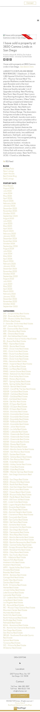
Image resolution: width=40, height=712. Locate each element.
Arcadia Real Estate (11, 570)
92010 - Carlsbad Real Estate (15, 396)
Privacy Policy (19, 703)
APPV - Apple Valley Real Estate (16, 567)
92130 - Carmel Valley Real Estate (17, 545)
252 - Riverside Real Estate (14, 316)
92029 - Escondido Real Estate (16, 424)
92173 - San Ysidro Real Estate (15, 555)
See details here (27, 67)
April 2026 (7, 198)
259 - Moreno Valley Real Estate (16, 319)
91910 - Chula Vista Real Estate (16, 349)
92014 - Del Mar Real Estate (14, 402)
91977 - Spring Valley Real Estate (16, 381)
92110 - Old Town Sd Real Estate (16, 500)
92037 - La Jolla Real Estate (15, 429)
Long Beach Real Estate (13, 600)
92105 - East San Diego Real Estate (17, 487)
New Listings (8, 171)
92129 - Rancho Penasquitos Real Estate (19, 542)
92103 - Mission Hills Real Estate (16, 482)
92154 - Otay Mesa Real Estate (16, 552)
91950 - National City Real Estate (16, 374)
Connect (30, 3)
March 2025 (8, 231)
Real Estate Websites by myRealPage (20, 705)
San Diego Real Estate (12, 630)
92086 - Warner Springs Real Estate (18, 472)
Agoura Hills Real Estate (13, 560)
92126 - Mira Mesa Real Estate (15, 535)
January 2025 (9, 236)
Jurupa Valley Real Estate (14, 590)
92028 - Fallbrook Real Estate (15, 422)
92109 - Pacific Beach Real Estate (16, 497)
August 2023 (8, 279)
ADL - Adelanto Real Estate (14, 557)
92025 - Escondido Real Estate (16, 414)
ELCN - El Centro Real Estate (15, 585)
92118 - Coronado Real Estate (15, 517)
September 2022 (10, 306)
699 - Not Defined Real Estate (15, 336)
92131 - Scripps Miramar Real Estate (18, 547)
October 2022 (9, 304)
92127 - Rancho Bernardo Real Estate (18, 537)
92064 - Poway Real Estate (14, 444)
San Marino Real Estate (13, 633)
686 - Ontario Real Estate (13, 334)
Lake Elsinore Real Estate (13, 593)
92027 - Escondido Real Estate (16, 419)
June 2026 (7, 193)
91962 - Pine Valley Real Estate (16, 376)
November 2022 (10, 301)
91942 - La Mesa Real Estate (14, 369)
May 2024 (7, 256)
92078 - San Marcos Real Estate (16, 459)
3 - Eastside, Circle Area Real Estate (18, 324)
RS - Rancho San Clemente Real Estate (19, 628)
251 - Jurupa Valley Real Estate (16, 314)
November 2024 (10, 241)
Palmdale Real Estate (12, 623)
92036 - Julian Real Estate (14, 427)
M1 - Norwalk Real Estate (13, 605)
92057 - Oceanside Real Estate (16, 439)
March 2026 (8, 201)
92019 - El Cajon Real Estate (14, 404)
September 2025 (10, 216)
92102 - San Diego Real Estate (15, 479)
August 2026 (8, 188)
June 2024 (7, 254)
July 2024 (7, 251)
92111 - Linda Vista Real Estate (15, 502)
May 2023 (7, 286)
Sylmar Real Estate (11, 640)
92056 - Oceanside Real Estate (16, 437)
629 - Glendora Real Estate (14, 331)
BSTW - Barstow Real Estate (14, 575)
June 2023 (7, 284)
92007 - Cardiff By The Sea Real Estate (19, 389)
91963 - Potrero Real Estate (14, 379)
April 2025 (7, 229)
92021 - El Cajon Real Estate (14, 409)
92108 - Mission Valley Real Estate (17, 495)
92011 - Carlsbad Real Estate (15, 399)
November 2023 (10, 271)
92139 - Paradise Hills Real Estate (17, 550)
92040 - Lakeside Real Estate (15, 432)
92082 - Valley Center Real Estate (17, 464)
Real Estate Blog (10, 176)
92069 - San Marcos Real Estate (16, 452)
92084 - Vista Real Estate (13, 469)
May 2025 (7, 226)
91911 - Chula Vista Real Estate (15, 351)
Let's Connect (20, 696)
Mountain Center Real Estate (15, 610)
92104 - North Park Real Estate (15, 484)
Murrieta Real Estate (11, 613)
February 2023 (9, 294)
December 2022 (10, 299)
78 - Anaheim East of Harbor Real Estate (20, 339)
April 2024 (7, 259)
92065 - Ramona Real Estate (15, 447)
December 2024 (10, 239)
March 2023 (8, 291)
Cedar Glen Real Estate (13, 580)
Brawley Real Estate (11, 572)
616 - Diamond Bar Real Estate (15, 329)
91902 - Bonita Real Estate (14, 346)
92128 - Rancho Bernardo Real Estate (18, 540)
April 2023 (7, 289)
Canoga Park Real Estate (13, 577)
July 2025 (7, 221)
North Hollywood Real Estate (15, 618)
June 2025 (7, 223)
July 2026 (7, 191)
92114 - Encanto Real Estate (14, 507)
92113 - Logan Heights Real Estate (17, 505)
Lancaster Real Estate (12, 595)
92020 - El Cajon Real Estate (15, 407)
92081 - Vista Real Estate (13, 462)
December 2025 (10, 208)
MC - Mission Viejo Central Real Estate (19, 608)
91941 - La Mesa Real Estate (14, 366)
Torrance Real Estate (11, 643)
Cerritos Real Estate (11, 582)
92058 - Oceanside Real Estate (16, 442)
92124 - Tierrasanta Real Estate (16, 532)
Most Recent (8, 186)
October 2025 (9, 213)
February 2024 (9, 264)
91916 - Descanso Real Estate (15, 361)
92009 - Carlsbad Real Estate (15, 394)
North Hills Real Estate (12, 615)
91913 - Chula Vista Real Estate (15, 354)
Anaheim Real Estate (12, 565)
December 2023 (10, 269)
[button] (20, 663)
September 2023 (10, 276)
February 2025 (9, 234)
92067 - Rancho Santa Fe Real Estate (18, 449)
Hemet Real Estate (11, 588)
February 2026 (9, 203)
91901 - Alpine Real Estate (13, 344)
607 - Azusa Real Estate (13, 326)
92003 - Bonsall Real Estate (14, 386)
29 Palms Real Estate (11, 321)
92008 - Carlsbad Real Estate (15, 391)
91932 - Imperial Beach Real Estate (17, 364)
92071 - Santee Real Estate (14, 454)
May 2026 (7, 196)
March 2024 (8, 261)
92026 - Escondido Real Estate (16, 417)
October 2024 (9, 244)
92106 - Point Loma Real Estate (16, 489)
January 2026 (9, 206)
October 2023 (9, 274)
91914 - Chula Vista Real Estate (15, 356)
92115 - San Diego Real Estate (15, 510)
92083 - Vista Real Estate (13, 467)
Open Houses (8, 174)
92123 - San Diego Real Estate (15, 530)
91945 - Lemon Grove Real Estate (17, 371)
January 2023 (9, 296)
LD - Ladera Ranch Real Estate (15, 598)
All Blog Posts (8, 169)
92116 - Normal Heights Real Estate (17, 512)
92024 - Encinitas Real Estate (15, 412)
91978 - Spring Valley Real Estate (16, 384)
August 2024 (8, 249)
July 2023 (7, 281)
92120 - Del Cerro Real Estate (15, 522)
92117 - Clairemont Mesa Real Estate (18, 515)
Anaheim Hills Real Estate (14, 562)
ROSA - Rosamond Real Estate (15, 625)
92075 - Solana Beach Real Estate (17, 457)
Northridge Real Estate (12, 620)
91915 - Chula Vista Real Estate (15, 359)
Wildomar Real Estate (12, 648)
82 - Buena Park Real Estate (14, 341)
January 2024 (9, 266)
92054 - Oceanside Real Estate (16, 434)
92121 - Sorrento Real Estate (14, 525)
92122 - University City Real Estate (21, 56)
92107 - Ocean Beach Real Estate (17, 492)
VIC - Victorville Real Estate (14, 645)
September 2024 (10, 246)
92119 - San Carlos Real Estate (15, 520)
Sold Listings (8, 179)
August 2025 (8, 218)
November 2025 (10, 211)
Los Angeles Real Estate (13, 603)
